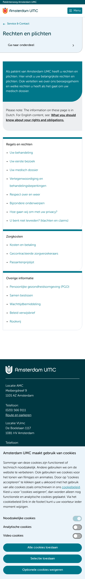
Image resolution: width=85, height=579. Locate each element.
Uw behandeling (21, 152)
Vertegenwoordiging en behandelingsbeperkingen (28, 182)
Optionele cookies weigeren (42, 569)
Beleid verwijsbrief (22, 313)
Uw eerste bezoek (22, 161)
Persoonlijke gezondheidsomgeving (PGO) (39, 287)
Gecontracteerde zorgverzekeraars (34, 253)
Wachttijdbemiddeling (25, 304)
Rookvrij (15, 321)
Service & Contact (18, 24)
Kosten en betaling (23, 245)
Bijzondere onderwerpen (27, 203)
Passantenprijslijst (22, 262)
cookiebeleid (71, 487)
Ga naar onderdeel (21, 45)
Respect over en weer (25, 194)
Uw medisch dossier (24, 170)
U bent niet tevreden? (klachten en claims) (39, 220)
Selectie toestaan (42, 558)
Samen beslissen (21, 295)
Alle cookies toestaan (42, 547)
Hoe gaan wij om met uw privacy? (33, 212)
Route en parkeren (18, 415)
